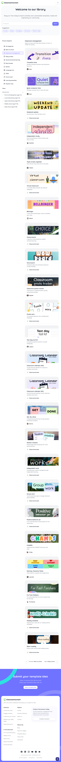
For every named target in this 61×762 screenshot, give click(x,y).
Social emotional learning (13, 60)
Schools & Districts (22, 713)
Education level (5, 92)
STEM (7, 73)
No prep (5, 31)
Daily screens (9, 56)
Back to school (10, 49)
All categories (9, 46)
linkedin (25, 752)
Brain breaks (9, 63)
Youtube (32, 752)
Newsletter (20, 740)
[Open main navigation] (58, 2)
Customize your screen (10, 716)
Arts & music (9, 77)
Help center (20, 736)
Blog (18, 727)
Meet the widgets (21, 730)
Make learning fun (8, 724)
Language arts (10, 70)
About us (19, 716)
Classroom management (13, 53)
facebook (21, 752)
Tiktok (36, 752)
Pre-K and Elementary (9, 732)
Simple (12, 31)
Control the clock (8, 710)
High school (7, 738)
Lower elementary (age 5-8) (12, 98)
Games (8, 66)
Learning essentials (11, 80)
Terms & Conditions (23, 757)
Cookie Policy (39, 757)
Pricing (19, 710)
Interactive (27, 31)
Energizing (19, 31)
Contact (19, 719)
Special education (8, 741)
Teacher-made (36, 31)
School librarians (8, 744)
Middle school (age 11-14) (11, 104)
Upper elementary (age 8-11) (12, 101)
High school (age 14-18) (10, 107)
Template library (21, 734)
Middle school (7, 735)
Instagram (29, 752)
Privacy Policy (32, 757)
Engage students (8, 713)
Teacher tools (9, 83)
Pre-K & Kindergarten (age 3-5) (13, 95)
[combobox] (27, 23)
